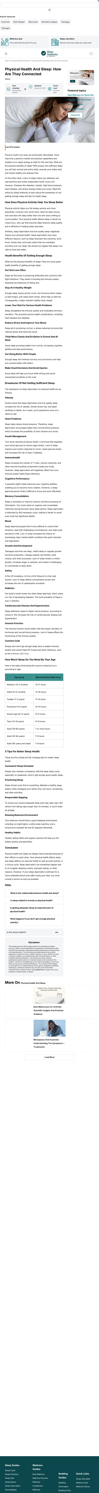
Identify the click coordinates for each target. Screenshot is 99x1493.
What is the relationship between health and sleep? (34, 893)
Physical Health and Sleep (20, 61)
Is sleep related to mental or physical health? (31, 900)
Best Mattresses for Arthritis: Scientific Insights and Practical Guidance (48, 1010)
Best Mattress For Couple (79, 99)
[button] (34, 893)
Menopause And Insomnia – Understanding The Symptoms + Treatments (49, 1043)
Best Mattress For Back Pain (81, 95)
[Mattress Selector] (81, 77)
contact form (39, 970)
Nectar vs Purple (75, 104)
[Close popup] (98, 0)
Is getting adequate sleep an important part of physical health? (31, 910)
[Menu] (6, 54)
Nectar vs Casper (76, 109)
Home (7, 61)
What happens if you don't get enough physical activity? (32, 921)
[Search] (49, 9)
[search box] (91, 54)
